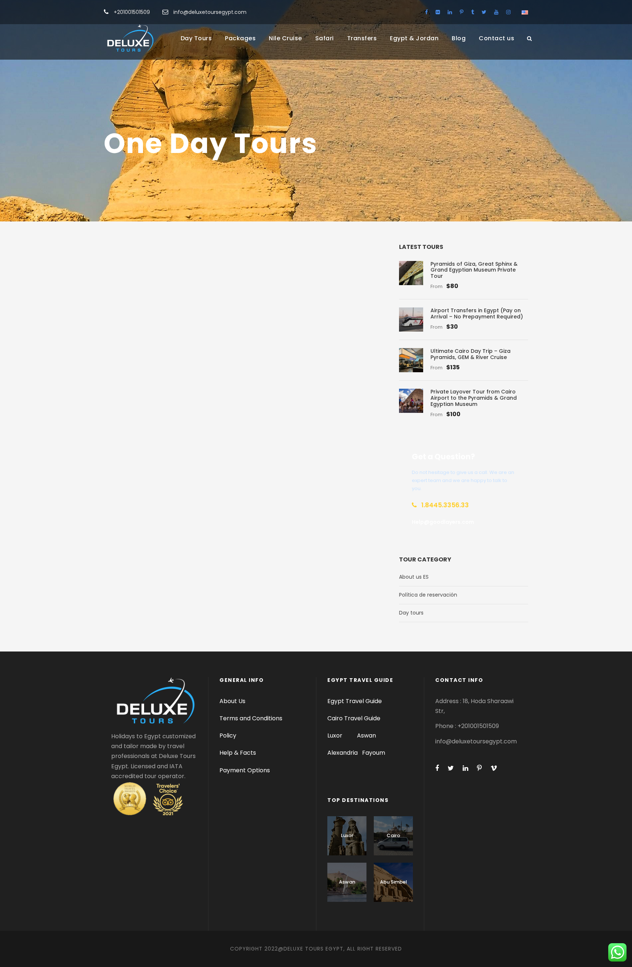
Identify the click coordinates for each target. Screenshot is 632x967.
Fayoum (373, 752)
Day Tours (196, 38)
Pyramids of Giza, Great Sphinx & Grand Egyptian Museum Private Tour (474, 270)
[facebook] (426, 12)
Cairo (393, 835)
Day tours (411, 612)
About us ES (414, 576)
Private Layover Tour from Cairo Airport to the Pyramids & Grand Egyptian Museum (473, 398)
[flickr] (438, 12)
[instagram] (508, 12)
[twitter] (484, 12)
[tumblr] (472, 12)
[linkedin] (450, 12)
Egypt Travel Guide (354, 701)
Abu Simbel (393, 881)
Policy (227, 735)
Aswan (366, 735)
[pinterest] (461, 12)
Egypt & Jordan (414, 38)
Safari (324, 38)
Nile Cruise (285, 38)
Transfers (362, 38)
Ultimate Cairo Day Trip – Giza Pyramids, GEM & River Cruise (470, 354)
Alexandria (342, 752)
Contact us (496, 38)
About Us (232, 701)
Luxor (335, 735)
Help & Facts (237, 752)
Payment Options (244, 770)
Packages (240, 38)
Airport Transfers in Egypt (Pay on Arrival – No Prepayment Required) (476, 313)
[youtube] (496, 12)
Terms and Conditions (250, 718)
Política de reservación (428, 594)
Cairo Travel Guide (353, 718)
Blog (459, 38)
